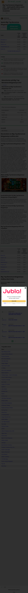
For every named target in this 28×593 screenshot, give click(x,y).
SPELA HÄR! (14, 301)
